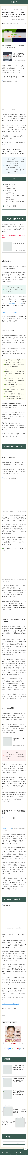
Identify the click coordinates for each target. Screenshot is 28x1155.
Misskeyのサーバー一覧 (15, 303)
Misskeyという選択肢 (10, 206)
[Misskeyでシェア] (13, 1049)
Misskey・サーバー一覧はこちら (10, 312)
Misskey (6, 1022)
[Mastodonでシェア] (7, 1049)
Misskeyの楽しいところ (11, 190)
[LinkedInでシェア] (20, 1049)
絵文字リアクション (11, 193)
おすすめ (14, 1022)
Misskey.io (17, 159)
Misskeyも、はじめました (12, 184)
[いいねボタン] (3, 1014)
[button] (23, 1049)
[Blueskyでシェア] (10, 1049)
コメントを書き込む (14, 1143)
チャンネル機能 (10, 199)
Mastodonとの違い (11, 188)
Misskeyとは (9, 186)
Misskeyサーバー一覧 (7, 828)
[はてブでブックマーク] (15, 1049)
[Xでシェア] (5, 1049)
